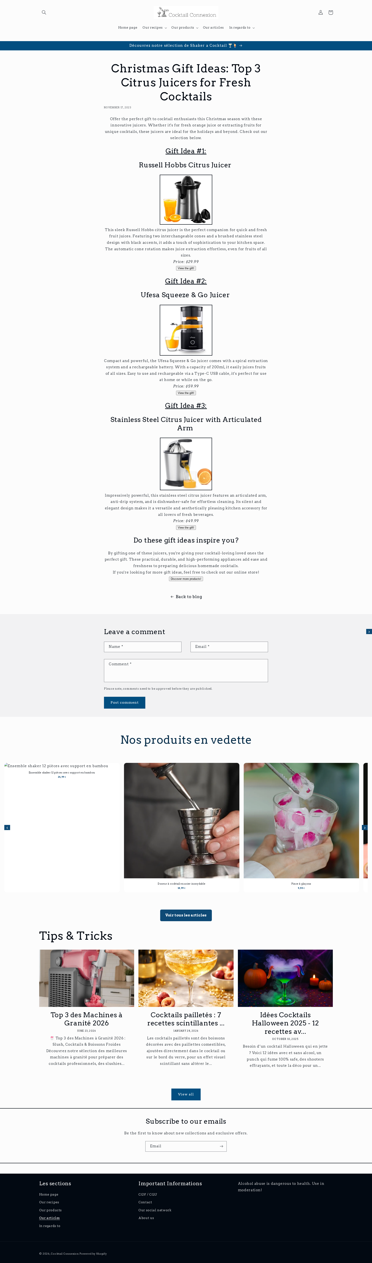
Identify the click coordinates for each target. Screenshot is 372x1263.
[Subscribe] (221, 1146)
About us (146, 1218)
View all (186, 1094)
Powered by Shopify (93, 1253)
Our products (50, 1210)
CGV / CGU (147, 1194)
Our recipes (49, 1202)
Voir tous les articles (186, 915)
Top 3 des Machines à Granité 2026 (87, 1019)
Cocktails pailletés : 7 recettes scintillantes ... (186, 1019)
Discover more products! (186, 578)
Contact (145, 1202)
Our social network (154, 1210)
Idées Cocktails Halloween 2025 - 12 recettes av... (285, 1023)
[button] (44, 12)
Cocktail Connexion (65, 1253)
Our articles (49, 1218)
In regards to (49, 1226)
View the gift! (186, 268)
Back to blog (189, 596)
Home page (48, 1194)
